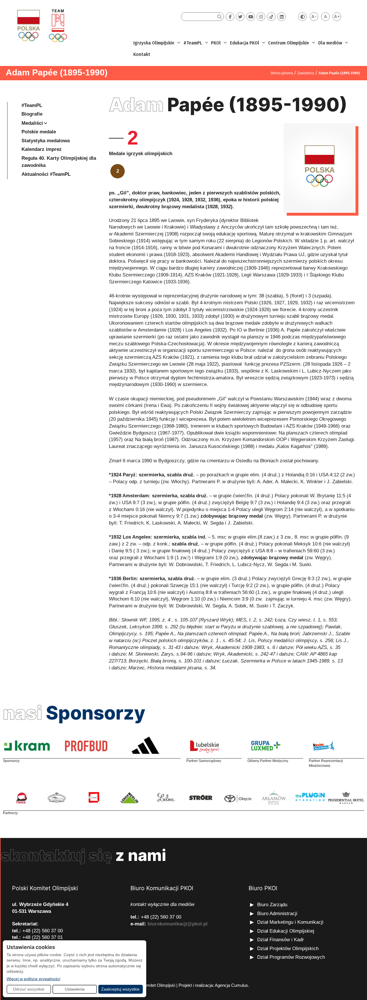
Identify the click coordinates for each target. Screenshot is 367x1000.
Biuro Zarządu (272, 904)
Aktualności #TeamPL (46, 174)
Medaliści (32, 123)
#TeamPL (193, 43)
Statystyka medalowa (46, 140)
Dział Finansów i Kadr (281, 939)
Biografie (32, 114)
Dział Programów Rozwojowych (291, 957)
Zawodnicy (305, 73)
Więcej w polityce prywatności (33, 978)
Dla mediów (330, 43)
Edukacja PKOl (244, 43)
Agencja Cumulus (231, 985)
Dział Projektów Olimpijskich (288, 948)
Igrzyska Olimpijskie (153, 43)
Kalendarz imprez (42, 149)
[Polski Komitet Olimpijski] (41, 25)
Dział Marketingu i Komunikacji (290, 922)
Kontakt (141, 54)
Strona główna (281, 73)
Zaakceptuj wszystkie (120, 989)
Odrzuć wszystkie (28, 989)
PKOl (216, 43)
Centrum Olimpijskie (288, 43)
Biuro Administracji (277, 913)
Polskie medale (39, 131)
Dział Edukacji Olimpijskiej (285, 931)
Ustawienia (75, 989)
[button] (178, 43)
